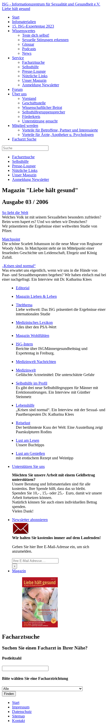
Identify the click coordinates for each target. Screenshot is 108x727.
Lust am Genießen (30, 453)
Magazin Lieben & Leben (36, 296)
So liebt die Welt (15, 212)
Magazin (19, 571)
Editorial (22, 288)
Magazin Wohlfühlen (32, 335)
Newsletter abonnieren (30, 520)
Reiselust (23, 423)
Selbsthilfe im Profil (31, 383)
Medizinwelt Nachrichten (36, 361)
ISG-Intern (24, 344)
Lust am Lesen (27, 440)
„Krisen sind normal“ (19, 266)
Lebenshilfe (25, 405)
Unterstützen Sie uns (28, 466)
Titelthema (24, 305)
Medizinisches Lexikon (34, 322)
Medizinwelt (26, 370)
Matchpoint (11, 239)
